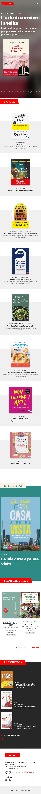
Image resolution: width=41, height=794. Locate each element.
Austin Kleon (20, 416)
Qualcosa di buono (30, 625)
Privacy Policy (14, 790)
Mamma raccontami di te (20, 463)
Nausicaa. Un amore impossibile (20, 191)
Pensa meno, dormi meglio (20, 280)
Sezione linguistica (12, 736)
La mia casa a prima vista (20, 561)
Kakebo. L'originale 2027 (10, 624)
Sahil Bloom (20, 142)
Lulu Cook (28, 324)
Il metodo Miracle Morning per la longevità (20, 233)
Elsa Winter (20, 188)
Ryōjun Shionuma (11, 13)
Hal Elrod (14, 231)
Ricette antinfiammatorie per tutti (20, 326)
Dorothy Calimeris (16, 324)
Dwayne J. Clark (25, 231)
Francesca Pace (20, 370)
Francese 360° (19, 704)
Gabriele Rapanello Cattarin (30, 621)
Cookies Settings (26, 790)
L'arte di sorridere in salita (20, 20)
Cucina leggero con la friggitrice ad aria (20, 372)
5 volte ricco (20, 144)
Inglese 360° (18, 725)
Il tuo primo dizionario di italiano (25, 684)
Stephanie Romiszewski (20, 277)
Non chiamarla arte (20, 419)
